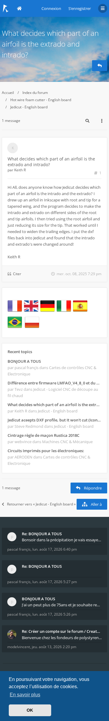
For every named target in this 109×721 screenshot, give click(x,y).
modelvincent (18, 646)
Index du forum (35, 92)
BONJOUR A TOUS (24, 361)
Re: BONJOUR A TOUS (42, 533)
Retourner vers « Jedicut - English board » (41, 504)
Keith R (20, 169)
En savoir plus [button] (25, 694)
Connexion (51, 8)
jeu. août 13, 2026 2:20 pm (54, 646)
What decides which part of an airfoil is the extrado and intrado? (50, 44)
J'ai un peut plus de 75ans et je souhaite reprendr (62, 605)
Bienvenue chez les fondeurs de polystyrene (62, 637)
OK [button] (30, 710)
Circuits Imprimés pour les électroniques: (46, 450)
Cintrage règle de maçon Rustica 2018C (43, 435)
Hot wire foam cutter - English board (40, 99)
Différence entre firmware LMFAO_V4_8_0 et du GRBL (54, 383)
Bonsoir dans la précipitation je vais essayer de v (62, 539)
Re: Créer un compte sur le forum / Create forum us (62, 631)
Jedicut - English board (29, 107)
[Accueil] (6, 8)
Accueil (8, 92)
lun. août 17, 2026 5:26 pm (54, 614)
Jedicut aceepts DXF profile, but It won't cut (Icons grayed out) (54, 420)
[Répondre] (99, 65)
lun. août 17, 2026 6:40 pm (54, 549)
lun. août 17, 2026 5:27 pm (54, 581)
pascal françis (19, 549)
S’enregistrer (79, 8)
